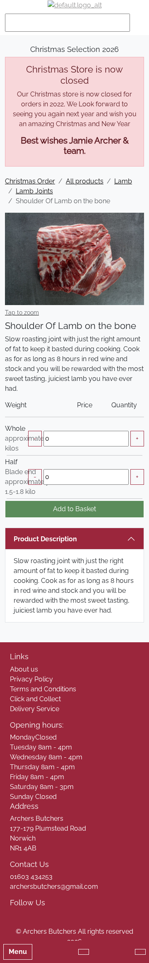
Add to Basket (74, 509)
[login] (75, 5)
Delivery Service (34, 709)
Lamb (123, 181)
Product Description (45, 539)
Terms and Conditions (43, 689)
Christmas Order (30, 181)
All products (84, 181)
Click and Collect (35, 699)
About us (24, 669)
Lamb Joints (34, 191)
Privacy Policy (31, 679)
